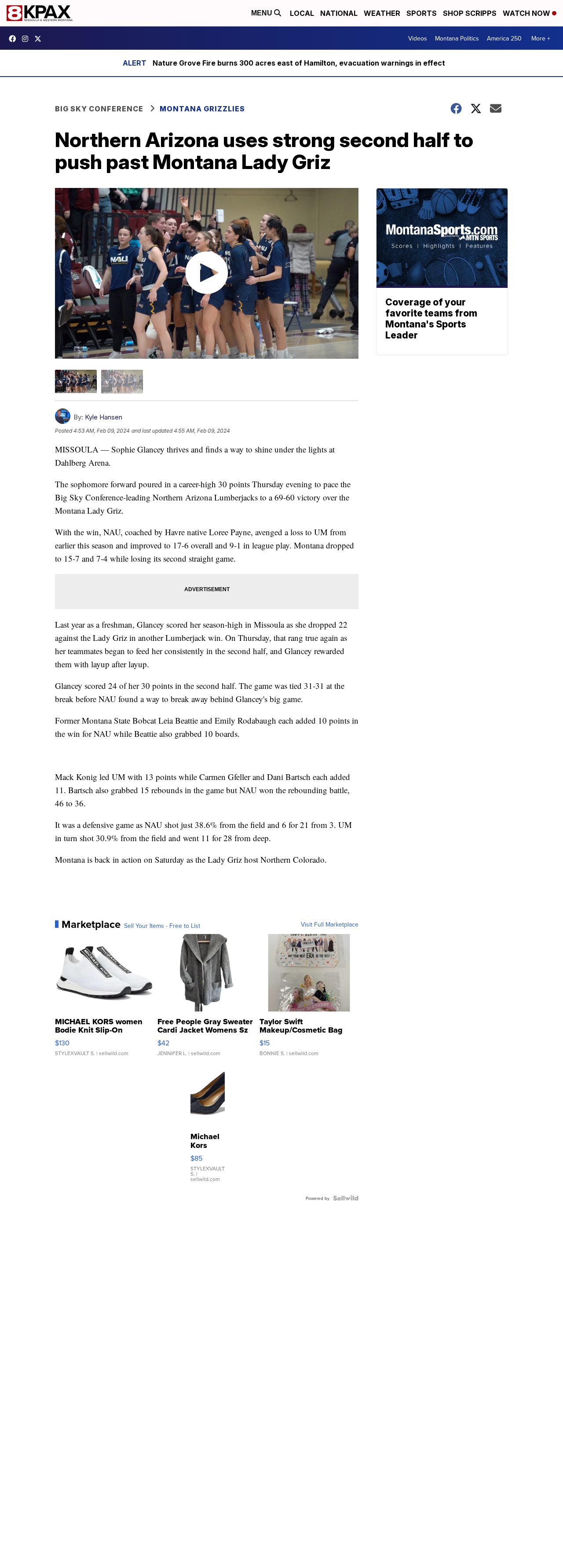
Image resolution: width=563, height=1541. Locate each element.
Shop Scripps (470, 13)
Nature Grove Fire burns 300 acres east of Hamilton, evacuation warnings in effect (299, 63)
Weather (382, 13)
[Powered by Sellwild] (345, 1198)
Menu (262, 13)
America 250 (504, 38)
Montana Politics (457, 38)
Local (302, 13)
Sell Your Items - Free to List (162, 926)
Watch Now (527, 13)
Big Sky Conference (99, 108)
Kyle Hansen (103, 417)
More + (540, 38)
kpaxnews (40, 38)
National (339, 13)
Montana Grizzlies (202, 108)
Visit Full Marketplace (329, 924)
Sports (421, 13)
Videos (417, 38)
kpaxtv (14, 38)
